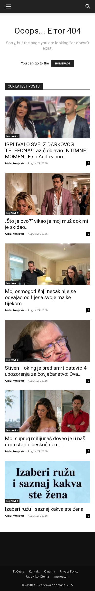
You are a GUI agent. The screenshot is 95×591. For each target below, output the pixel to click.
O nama (49, 571)
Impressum (61, 576)
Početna (18, 571)
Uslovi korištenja (37, 576)
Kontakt (34, 571)
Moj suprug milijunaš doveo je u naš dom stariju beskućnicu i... (45, 442)
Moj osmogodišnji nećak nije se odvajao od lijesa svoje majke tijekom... (40, 297)
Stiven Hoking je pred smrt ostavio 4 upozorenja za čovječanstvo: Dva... (45, 371)
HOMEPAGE (62, 63)
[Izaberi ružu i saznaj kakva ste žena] (47, 482)
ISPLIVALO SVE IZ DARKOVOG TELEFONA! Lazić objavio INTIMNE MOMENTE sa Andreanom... (45, 151)
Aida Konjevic (14, 163)
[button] (8, 6)
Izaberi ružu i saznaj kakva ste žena (44, 509)
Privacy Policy (69, 571)
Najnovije (12, 136)
